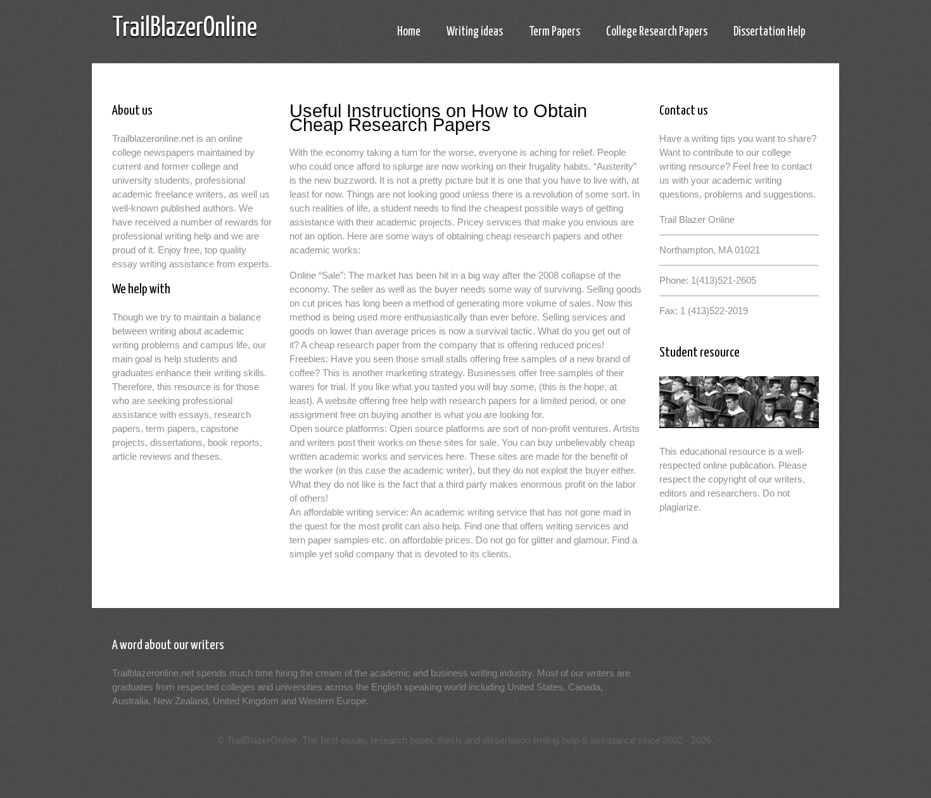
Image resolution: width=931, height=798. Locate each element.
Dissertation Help (769, 32)
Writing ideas (474, 32)
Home (409, 32)
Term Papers (554, 32)
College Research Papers (656, 32)
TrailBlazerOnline (184, 29)
